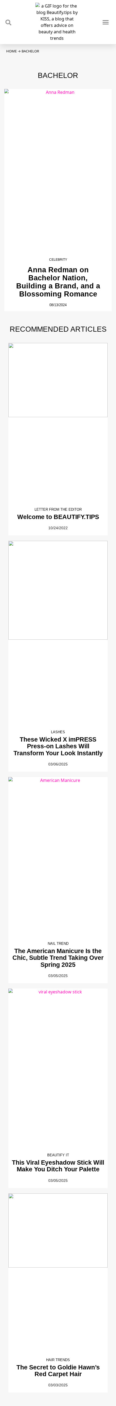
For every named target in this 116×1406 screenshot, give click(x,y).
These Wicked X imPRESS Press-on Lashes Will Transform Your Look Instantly (58, 746)
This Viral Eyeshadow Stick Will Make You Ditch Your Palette (58, 1166)
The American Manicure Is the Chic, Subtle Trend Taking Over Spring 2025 (58, 957)
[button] (105, 22)
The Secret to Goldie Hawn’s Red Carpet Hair (58, 1371)
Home (11, 51)
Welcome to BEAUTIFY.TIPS (58, 516)
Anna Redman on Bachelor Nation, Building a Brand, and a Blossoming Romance (58, 282)
